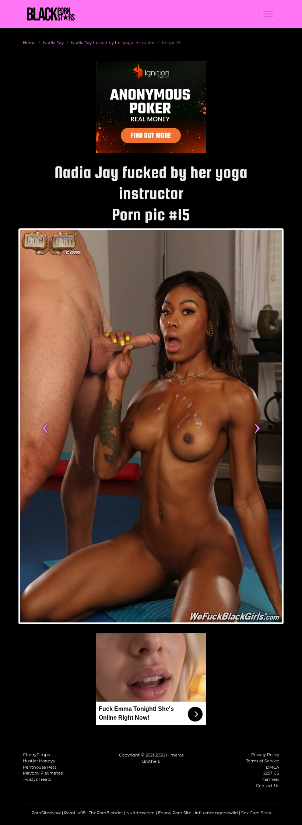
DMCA (272, 767)
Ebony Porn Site (175, 812)
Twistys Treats (37, 779)
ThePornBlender (106, 812)
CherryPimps (36, 754)
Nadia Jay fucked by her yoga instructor (113, 42)
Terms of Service (262, 760)
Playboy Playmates (43, 773)
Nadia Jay (53, 42)
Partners (270, 779)
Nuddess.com (140, 812)
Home (29, 42)
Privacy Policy (265, 754)
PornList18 (74, 812)
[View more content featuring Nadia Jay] (151, 426)
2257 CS (271, 773)
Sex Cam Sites (256, 812)
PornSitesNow (46, 812)
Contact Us (267, 785)
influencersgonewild (216, 812)
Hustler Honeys (39, 760)
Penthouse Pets (39, 767)
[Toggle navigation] (269, 14)
